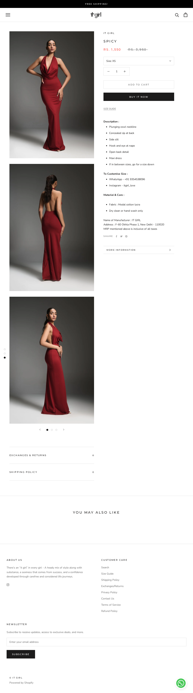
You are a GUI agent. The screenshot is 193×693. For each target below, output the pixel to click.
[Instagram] (8, 584)
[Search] (177, 15)
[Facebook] (116, 236)
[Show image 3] (56, 430)
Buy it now (138, 96)
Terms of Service (111, 605)
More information (121, 250)
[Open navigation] (8, 14)
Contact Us (107, 598)
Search (105, 567)
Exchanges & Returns (28, 455)
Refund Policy (109, 611)
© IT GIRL (16, 677)
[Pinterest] (126, 236)
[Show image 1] (47, 430)
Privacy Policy (109, 592)
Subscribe (21, 654)
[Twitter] (121, 236)
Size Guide (107, 573)
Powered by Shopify (21, 683)
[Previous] (40, 429)
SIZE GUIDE (109, 108)
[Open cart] (185, 15)
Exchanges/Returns (112, 586)
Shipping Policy (23, 472)
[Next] (63, 429)
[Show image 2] (52, 430)
